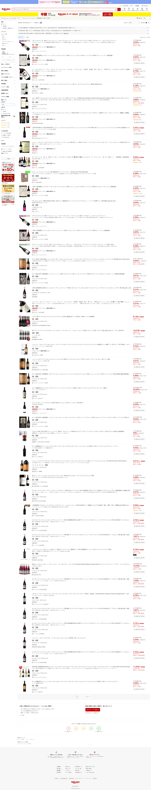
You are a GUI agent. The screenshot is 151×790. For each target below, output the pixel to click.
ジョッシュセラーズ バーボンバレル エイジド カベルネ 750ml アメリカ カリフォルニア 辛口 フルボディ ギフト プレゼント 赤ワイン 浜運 (71, 359)
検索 (9, 60)
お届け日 (3, 107)
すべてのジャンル (4, 18)
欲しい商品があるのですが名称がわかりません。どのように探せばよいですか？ (38, 709)
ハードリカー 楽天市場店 (39, 545)
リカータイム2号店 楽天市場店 (40, 530)
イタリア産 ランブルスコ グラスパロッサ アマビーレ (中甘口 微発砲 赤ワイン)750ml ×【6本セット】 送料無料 (63, 316)
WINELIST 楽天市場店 (38, 560)
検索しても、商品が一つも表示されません (30, 712)
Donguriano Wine (37, 574)
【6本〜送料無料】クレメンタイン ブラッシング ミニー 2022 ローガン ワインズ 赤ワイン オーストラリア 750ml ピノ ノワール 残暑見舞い (71, 230)
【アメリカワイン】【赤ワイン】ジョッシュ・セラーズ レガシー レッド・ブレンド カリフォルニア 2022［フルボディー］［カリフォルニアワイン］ (74, 40)
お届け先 (3, 101)
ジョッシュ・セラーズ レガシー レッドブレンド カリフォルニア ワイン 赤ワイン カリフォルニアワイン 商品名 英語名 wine (67, 84)
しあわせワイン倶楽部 (38, 93)
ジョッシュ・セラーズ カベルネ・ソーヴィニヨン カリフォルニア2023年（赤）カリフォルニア (59, 638)
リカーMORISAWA (38, 182)
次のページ (88, 696)
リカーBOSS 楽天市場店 (39, 515)
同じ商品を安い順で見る (139, 63)
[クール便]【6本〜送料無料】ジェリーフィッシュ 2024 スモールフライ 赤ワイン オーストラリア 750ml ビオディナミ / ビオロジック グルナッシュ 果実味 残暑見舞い (78, 274)
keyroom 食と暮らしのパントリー (41, 138)
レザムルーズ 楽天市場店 (39, 79)
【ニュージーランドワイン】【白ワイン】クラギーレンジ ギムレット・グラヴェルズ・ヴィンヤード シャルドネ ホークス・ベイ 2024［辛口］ (73, 244)
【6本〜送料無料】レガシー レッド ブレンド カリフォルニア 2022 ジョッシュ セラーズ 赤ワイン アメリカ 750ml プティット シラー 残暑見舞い (72, 55)
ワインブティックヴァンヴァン (40, 51)
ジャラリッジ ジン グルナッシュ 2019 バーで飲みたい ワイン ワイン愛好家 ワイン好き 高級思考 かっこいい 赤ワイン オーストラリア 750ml (71, 549)
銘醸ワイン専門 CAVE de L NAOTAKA (42, 441)
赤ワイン (32, 739)
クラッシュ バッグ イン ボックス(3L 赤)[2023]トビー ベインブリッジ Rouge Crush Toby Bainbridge (60, 172)
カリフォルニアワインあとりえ (40, 108)
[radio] (1, 24)
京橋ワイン (36, 152)
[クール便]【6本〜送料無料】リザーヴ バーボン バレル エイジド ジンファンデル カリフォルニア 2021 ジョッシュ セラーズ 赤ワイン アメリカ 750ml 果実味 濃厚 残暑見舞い (81, 374)
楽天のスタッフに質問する (93, 709)
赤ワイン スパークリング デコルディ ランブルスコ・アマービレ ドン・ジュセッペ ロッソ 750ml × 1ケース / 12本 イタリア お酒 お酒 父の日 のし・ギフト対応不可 (78, 330)
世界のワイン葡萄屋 (38, 471)
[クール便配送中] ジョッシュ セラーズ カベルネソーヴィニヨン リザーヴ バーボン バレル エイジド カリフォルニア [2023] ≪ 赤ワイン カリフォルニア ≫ (75, 681)
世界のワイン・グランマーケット (41, 413)
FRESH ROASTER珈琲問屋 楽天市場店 (42, 325)
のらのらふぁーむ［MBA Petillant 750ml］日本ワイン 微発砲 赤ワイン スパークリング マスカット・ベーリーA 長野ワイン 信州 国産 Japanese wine (74, 201)
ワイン (27, 739)
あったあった (36, 211)
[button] (145, 6)
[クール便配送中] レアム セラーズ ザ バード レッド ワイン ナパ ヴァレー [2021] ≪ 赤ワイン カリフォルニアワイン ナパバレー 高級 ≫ (70, 388)
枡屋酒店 (35, 296)
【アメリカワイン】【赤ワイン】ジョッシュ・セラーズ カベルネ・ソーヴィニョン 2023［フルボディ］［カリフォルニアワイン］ (69, 215)
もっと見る (22, 715)
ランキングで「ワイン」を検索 (24, 743)
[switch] (14, 116)
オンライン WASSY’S (38, 398)
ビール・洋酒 (13, 18)
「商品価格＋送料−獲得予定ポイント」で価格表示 (28, 22)
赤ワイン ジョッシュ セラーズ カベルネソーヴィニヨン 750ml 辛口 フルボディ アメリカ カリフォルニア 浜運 (63, 475)
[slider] (1, 54)
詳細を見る (66, 33)
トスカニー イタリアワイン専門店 (41, 64)
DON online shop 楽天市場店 (40, 501)
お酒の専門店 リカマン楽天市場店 (41, 369)
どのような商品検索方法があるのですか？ (30, 710)
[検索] (119, 9)
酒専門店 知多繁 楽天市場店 (39, 646)
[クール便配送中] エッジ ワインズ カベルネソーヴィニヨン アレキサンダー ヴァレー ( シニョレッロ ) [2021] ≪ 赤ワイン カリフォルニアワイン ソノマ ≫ (75, 446)
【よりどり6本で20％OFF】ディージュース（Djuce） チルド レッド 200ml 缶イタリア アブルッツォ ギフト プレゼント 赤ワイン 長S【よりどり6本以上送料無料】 (78, 431)
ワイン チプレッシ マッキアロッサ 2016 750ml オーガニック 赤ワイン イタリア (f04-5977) (57, 402)
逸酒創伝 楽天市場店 (38, 339)
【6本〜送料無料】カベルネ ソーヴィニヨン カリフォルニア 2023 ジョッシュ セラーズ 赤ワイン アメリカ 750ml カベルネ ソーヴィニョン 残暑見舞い (74, 186)
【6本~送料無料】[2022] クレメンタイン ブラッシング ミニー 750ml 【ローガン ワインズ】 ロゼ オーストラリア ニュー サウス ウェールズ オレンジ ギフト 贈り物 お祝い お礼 (81, 288)
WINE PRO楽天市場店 (38, 123)
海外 (6, 99)
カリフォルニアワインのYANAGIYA (41, 604)
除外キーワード (4, 153)
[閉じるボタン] (148, 27)
